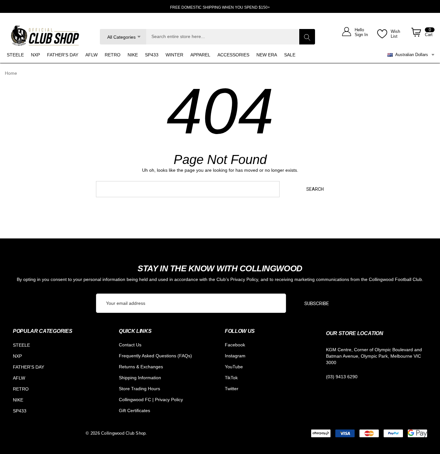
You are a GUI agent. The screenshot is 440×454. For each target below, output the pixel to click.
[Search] (307, 37)
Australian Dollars (410, 54)
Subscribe (316, 303)
